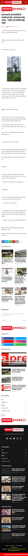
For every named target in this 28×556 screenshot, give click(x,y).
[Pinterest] (13, 241)
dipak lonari (14, 408)
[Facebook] (3, 241)
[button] (2, 2)
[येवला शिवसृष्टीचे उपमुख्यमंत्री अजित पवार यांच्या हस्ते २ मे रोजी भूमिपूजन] (6, 528)
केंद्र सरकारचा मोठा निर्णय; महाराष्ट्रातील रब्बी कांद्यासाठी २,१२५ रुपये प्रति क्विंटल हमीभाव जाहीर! (7, 279)
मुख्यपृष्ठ (3, 12)
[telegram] (8, 344)
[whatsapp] (20, 344)
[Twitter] (6, 241)
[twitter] (20, 338)
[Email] (17, 241)
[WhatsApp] (10, 241)
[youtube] (8, 341)
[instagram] (20, 341)
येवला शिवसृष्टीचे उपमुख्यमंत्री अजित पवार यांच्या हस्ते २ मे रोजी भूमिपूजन (19, 526)
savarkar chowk (14, 410)
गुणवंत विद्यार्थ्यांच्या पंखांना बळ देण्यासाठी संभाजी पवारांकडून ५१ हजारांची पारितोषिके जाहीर (20, 260)
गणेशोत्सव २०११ (14, 402)
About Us (12, 545)
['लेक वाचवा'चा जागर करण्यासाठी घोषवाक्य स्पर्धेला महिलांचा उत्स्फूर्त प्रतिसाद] (6, 512)
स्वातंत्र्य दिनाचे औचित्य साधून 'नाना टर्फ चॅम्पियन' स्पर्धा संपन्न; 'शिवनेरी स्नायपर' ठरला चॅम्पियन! (7, 261)
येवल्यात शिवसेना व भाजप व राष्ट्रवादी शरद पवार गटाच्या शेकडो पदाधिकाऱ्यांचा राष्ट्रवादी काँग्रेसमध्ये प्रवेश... (7, 299)
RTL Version (14, 547)
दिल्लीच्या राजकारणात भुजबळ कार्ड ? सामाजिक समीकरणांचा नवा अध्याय (19, 469)
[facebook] (8, 338)
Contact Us (19, 545)
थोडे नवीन (4, 320)
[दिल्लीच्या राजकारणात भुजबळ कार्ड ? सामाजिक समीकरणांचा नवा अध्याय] (6, 471)
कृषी (14, 399)
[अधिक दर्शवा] (20, 241)
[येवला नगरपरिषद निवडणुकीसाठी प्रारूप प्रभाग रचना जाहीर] (6, 489)
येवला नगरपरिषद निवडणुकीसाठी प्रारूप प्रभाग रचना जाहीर (18, 487)
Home (7, 545)
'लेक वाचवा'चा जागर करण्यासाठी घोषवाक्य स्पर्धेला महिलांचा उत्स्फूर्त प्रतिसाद (18, 511)
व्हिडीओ (14, 405)
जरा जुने (24, 320)
